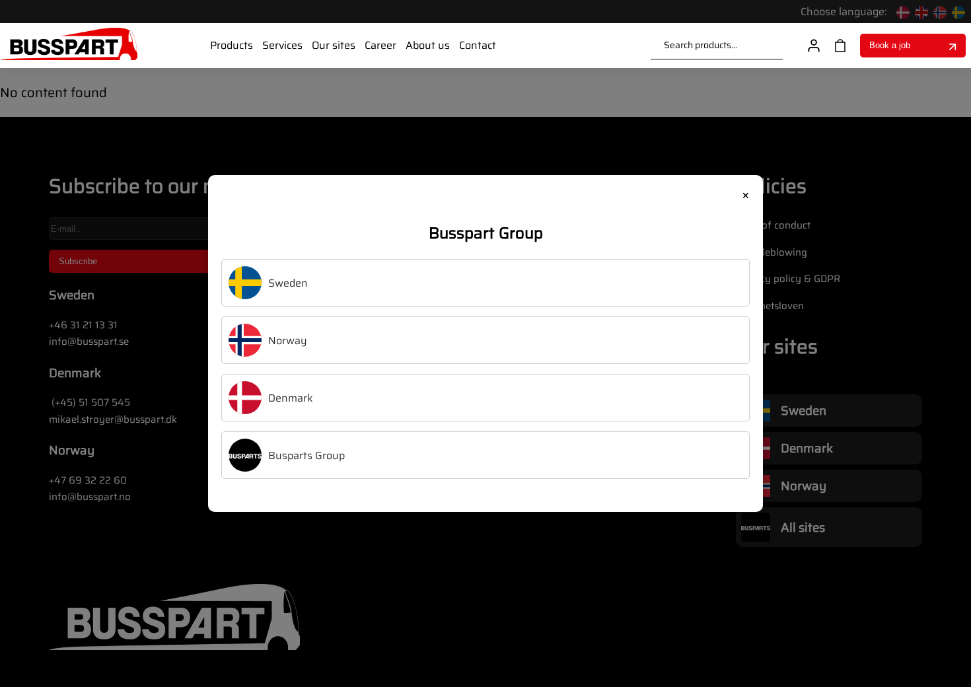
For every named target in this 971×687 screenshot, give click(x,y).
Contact (477, 45)
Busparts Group (306, 455)
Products (231, 45)
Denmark (290, 398)
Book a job (889, 45)
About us (428, 45)
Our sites (333, 45)
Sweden (288, 283)
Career (380, 45)
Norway (287, 340)
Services (282, 45)
